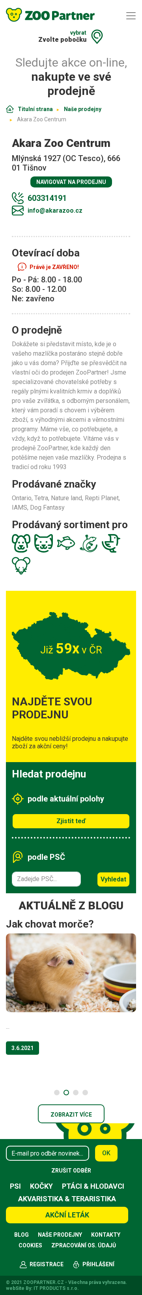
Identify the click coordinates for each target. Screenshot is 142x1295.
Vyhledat (113, 879)
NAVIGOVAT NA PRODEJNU (71, 182)
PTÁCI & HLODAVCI (93, 1186)
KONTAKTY (105, 1235)
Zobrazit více (71, 1114)
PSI (15, 1186)
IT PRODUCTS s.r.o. (56, 1288)
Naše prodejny (82, 109)
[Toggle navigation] (131, 16)
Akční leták (67, 1215)
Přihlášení (98, 1264)
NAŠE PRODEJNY (60, 1235)
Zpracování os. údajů (83, 1245)
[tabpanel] (71, 989)
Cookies (30, 1245)
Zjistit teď (71, 821)
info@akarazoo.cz (55, 210)
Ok (106, 1153)
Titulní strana (35, 109)
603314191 (47, 198)
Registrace (47, 1264)
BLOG (21, 1235)
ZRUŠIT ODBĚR (71, 1170)
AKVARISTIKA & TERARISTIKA (67, 1199)
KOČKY (41, 1186)
